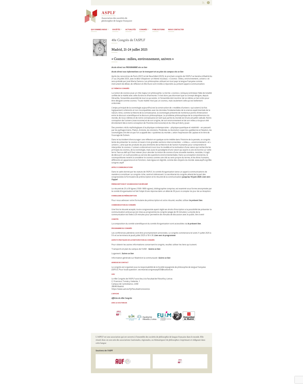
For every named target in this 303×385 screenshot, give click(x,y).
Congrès (143, 29)
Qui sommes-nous (99, 29)
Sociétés (116, 29)
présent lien (196, 200)
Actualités (130, 29)
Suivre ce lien (164, 258)
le (190, 200)
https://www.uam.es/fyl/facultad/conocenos (130, 289)
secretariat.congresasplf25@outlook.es (155, 269)
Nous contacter (176, 29)
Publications (158, 29)
